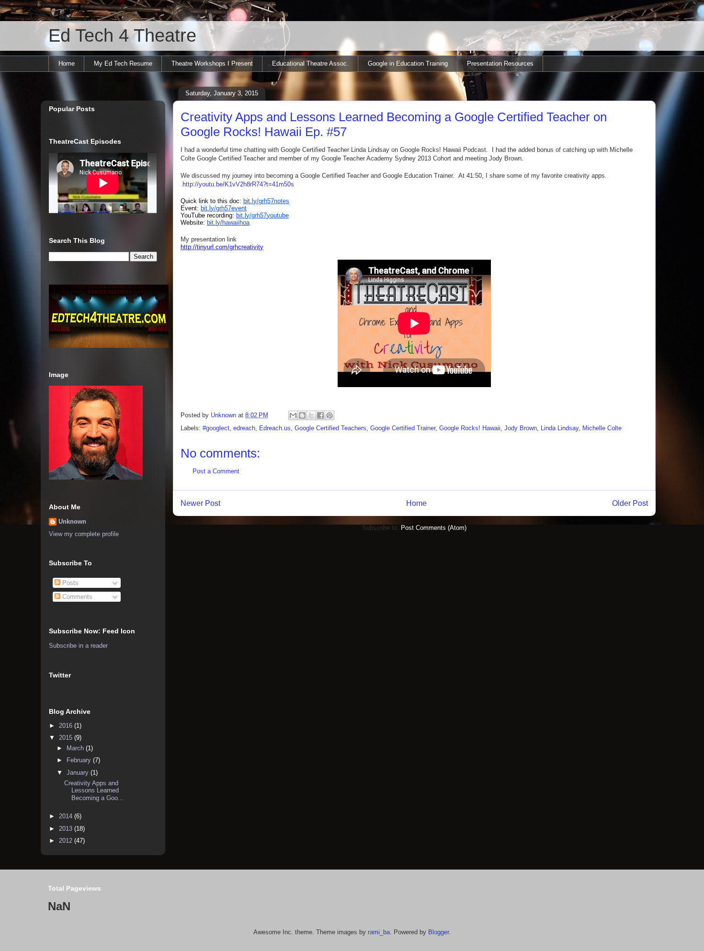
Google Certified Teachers (330, 428)
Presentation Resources (500, 63)
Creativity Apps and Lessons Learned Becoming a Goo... (94, 790)
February (80, 760)
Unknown (72, 521)
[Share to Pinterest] (329, 415)
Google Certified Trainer (402, 428)
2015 (66, 737)
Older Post (630, 503)
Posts (69, 582)
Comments (76, 596)
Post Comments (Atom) (433, 527)
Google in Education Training (408, 63)
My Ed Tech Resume (123, 63)
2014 (66, 816)
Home (66, 63)
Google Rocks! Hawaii (469, 428)
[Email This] (293, 415)
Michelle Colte (602, 428)
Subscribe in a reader (78, 645)
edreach (244, 428)
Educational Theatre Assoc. (310, 63)
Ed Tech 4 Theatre (122, 35)
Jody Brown (520, 428)
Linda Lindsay (560, 428)
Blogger (438, 932)
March (76, 748)
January (79, 772)
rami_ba (379, 932)
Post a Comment (216, 471)
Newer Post (200, 503)
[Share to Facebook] (320, 415)
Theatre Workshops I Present (212, 63)
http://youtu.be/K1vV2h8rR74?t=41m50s (238, 184)
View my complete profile (84, 534)
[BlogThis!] (302, 415)
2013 (66, 828)
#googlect (216, 428)
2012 (66, 840)
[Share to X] (311, 415)
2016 (66, 725)
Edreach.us (275, 428)
